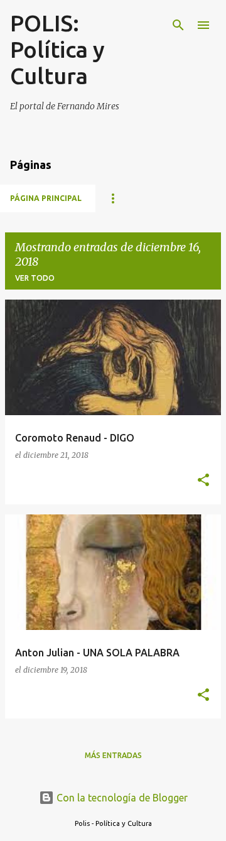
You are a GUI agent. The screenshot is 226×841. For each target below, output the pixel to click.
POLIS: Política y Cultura (57, 49)
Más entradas (113, 755)
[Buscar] (178, 25)
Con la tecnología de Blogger (121, 797)
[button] (203, 480)
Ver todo (35, 278)
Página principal (46, 198)
